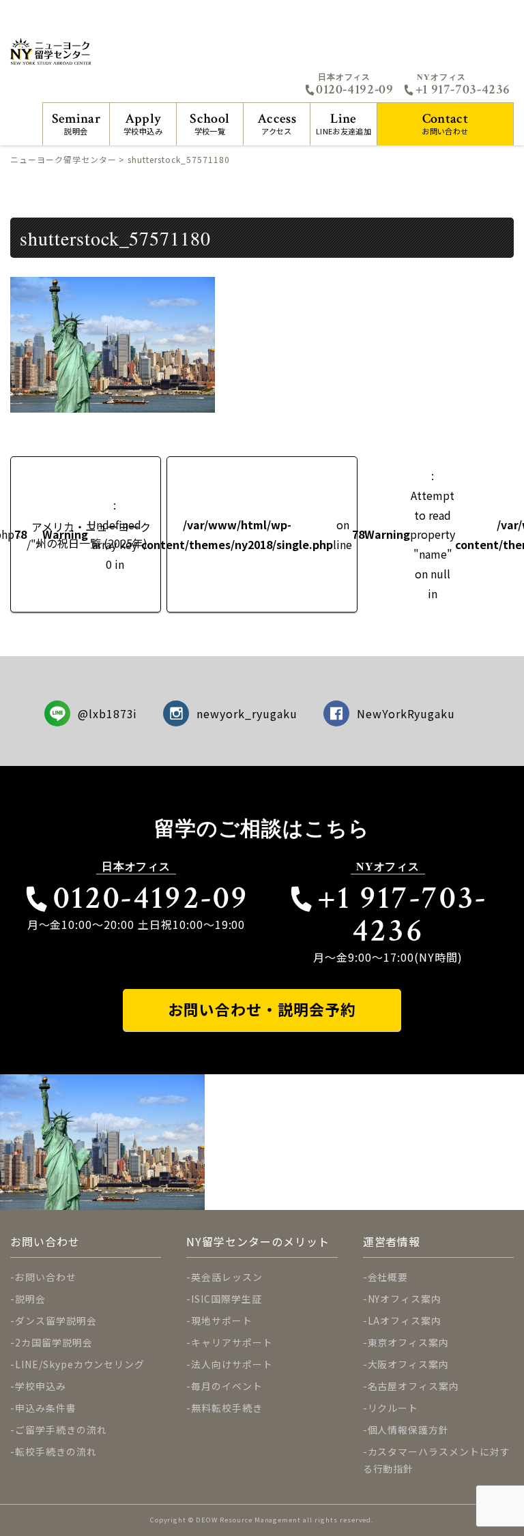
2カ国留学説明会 (54, 1342)
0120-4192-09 (354, 89)
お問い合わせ (445, 123)
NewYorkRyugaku (406, 713)
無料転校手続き (227, 1408)
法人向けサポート (232, 1364)
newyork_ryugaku (246, 713)
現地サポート (221, 1320)
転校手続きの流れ (56, 1451)
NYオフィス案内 (405, 1298)
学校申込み (142, 123)
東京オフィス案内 (409, 1342)
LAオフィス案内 (405, 1320)
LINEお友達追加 (343, 123)
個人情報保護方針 (409, 1429)
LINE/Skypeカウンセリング (80, 1364)
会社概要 (388, 1277)
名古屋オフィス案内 (414, 1386)
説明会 (76, 123)
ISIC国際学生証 (226, 1298)
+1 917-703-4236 (463, 89)
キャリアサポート (232, 1342)
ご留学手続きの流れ (61, 1429)
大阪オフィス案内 (409, 1364)
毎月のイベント (227, 1386)
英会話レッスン (227, 1277)
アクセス (276, 123)
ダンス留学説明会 (56, 1320)
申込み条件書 (45, 1408)
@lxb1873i (108, 713)
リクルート (393, 1408)
